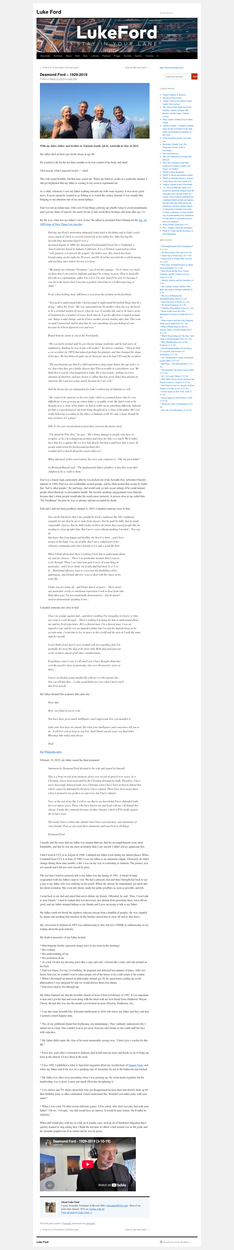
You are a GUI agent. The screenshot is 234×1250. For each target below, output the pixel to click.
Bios (85, 55)
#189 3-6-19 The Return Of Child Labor (59, 67)
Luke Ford (48, 11)
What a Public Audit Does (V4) (175, 224)
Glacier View (135, 1065)
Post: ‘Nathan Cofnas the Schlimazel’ (178, 227)
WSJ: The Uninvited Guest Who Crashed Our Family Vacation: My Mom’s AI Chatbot (177, 165)
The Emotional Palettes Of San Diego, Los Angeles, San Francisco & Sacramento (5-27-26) (176, 351)
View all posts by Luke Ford (76, 1212)
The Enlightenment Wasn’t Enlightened (177, 246)
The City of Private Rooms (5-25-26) (176, 410)
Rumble (127, 55)
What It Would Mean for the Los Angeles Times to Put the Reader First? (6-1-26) (176, 329)
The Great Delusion (170, 153)
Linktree (95, 55)
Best (77, 55)
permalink (90, 1223)
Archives (58, 55)
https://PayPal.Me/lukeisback (171, 67)
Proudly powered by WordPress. (176, 1242)
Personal (67, 1223)
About (69, 55)
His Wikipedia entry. (51, 751)
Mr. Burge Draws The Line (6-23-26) (176, 252)
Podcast (106, 55)
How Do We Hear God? (137, 67)
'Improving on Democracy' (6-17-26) (176, 255)
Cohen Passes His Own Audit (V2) (177, 181)
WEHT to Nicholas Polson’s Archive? (178, 178)
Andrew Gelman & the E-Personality (178, 184)
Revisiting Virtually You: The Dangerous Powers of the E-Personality (175, 147)
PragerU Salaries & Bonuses (174, 94)
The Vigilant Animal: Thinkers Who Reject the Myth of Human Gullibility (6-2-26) (176, 289)
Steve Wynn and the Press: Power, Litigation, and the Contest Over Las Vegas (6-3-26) (174, 273)
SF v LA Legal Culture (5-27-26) (174, 376)
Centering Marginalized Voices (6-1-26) (177, 308)
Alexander (45, 55)
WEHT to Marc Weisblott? (173, 172)
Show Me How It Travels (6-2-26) (175, 301)
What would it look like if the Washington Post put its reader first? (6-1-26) (177, 314)
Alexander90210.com (117, 1205)
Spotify (138, 55)
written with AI (96, 1208)
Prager (117, 55)
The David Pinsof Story (172, 97)
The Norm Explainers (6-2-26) (173, 304)
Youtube (149, 55)
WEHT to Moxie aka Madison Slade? (178, 175)
